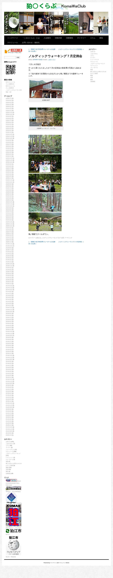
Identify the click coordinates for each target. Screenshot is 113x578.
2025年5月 (9, 124)
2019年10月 (9, 245)
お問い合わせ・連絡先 (31, 42)
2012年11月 (9, 405)
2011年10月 (9, 431)
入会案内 (47, 38)
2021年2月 (9, 220)
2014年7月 (9, 365)
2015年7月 (9, 341)
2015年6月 (9, 343)
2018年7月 (9, 271)
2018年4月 (9, 277)
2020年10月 (9, 226)
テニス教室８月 (10, 84)
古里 (62, 238)
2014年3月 (9, 373)
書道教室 (86, 23)
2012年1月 (9, 425)
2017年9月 (9, 291)
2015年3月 (9, 349)
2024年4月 (9, 150)
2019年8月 (9, 247)
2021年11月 (9, 204)
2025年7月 (9, 120)
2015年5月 (9, 345)
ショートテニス (41, 23)
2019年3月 (9, 257)
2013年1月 (9, 401)
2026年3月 (9, 106)
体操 (7, 461)
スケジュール (12, 42)
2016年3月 (9, 325)
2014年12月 (9, 355)
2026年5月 (9, 102)
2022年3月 (9, 196)
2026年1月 (9, 110)
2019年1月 (9, 261)
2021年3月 (9, 218)
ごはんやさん (9, 443)
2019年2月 (9, 259)
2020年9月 (9, 228)
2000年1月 (9, 435)
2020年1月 (9, 242)
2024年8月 (9, 142)
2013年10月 (9, 383)
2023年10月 (9, 162)
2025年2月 (9, 130)
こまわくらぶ (51, 59)
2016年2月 (9, 327)
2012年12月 (9, 403)
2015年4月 (9, 347)
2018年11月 (9, 265)
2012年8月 (9, 411)
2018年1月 (9, 283)
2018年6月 (9, 273)
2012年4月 (9, 419)
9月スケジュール (10, 82)
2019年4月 (9, 255)
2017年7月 (9, 293)
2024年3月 (9, 152)
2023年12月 (9, 158)
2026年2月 (9, 108)
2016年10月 (9, 311)
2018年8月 (9, 269)
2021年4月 (9, 216)
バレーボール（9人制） (56, 23)
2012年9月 (9, 409)
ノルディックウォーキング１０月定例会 (71, 49)
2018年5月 (9, 275)
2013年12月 (9, 379)
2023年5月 (9, 172)
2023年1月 (9, 178)
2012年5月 (9, 417)
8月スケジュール (10, 86)
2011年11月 (9, 429)
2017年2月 (9, 303)
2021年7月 (9, 212)
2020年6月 (9, 234)
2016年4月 (9, 323)
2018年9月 (9, 267)
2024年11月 (9, 136)
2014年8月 (9, 363)
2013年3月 (9, 397)
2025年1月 (9, 132)
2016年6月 (9, 319)
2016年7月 (9, 317)
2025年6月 (9, 122)
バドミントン (11, 23)
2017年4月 (9, 299)
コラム (92, 38)
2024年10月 (9, 138)
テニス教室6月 (10, 88)
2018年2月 (9, 281)
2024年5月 (9, 148)
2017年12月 (9, 285)
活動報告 (69, 38)
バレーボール (9, 459)
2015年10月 (9, 335)
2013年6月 (9, 391)
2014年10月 (9, 359)
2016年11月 (9, 309)
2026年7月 (9, 98)
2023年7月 (9, 168)
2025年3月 (9, 128)
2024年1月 (9, 156)
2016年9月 (9, 313)
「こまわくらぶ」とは (31, 38)
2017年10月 (9, 289)
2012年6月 (9, 415)
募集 (101, 38)
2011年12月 (9, 427)
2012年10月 (9, 407)
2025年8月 (9, 118)
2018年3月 (9, 279)
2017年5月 (9, 297)
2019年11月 (9, 244)
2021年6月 (9, 214)
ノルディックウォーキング (71, 23)
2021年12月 (9, 202)
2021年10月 (9, 206)
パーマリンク (68, 238)
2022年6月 (9, 190)
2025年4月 (9, 126)
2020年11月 (9, 224)
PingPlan (19, 503)
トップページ (12, 38)
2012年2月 (9, 423)
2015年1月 (9, 353)
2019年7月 (9, 249)
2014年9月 (9, 361)
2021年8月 (9, 210)
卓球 (7, 469)
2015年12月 (9, 331)
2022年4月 (9, 194)
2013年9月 (9, 385)
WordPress (53, 562)
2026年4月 (9, 104)
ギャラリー (81, 38)
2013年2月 (9, 399)
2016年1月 (9, 329)
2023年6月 (9, 170)
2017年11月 (9, 287)
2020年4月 (9, 236)
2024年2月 (9, 154)
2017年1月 (9, 305)
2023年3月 (9, 176)
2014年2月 (9, 375)
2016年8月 (9, 315)
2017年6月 (9, 295)
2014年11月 (9, 357)
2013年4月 (9, 395)
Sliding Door (62, 562)
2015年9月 (9, 337)
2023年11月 (9, 160)
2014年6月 (9, 367)
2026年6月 (9, 100)
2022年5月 (9, 192)
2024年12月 (9, 134)
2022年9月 (9, 184)
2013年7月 (9, 389)
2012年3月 (9, 421)
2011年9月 (9, 433)
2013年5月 (9, 393)
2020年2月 (9, 240)
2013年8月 (9, 387)
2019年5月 (9, 253)
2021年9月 (9, 208)
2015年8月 (9, 339)
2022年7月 (9, 188)
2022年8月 (9, 186)
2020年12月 (9, 222)
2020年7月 (9, 232)
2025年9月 (9, 116)
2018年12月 (9, 263)
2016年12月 (9, 307)
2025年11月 (9, 112)
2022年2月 (9, 198)
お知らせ (8, 441)
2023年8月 (9, 166)
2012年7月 (9, 413)
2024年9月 (9, 140)
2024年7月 (9, 144)
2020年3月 (9, 238)
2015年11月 (9, 333)
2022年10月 (9, 182)
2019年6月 (9, 251)
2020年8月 (9, 230)
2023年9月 (9, 164)
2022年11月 (9, 180)
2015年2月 (9, 351)
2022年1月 (9, 200)
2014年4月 (9, 371)
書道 (7, 471)
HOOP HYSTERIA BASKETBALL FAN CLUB (13, 483)
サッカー (8, 447)
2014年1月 (9, 377)
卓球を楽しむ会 (101, 23)
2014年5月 (9, 369)
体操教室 (26, 23)
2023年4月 (9, 174)
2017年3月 (9, 301)
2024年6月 (9, 146)
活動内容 (58, 38)
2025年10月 (9, 114)
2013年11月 (9, 381)
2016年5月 (9, 321)
